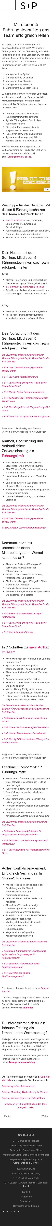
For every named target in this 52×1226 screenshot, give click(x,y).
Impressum (26, 1196)
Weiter (45, 1116)
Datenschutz (26, 1201)
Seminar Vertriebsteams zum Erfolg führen (23, 1098)
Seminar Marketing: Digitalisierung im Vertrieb (25, 1092)
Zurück (7, 1116)
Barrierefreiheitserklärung (26, 1205)
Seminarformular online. (20, 156)
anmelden (28, 1007)
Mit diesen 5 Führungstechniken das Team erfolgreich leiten (26, 1105)
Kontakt (26, 1191)
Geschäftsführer (14, 220)
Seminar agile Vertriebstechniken (18, 1086)
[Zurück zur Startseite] (26, 5)
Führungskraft (13, 455)
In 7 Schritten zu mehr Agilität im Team (25, 286)
